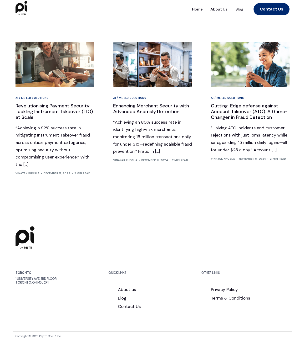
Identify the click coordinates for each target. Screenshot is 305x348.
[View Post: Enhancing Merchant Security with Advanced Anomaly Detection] (152, 64)
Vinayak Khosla (27, 173)
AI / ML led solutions (31, 98)
